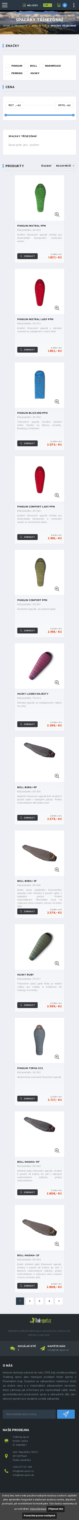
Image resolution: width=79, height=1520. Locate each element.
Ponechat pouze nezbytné (39, 1515)
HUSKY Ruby (25, 975)
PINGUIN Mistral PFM (31, 226)
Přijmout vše (55, 1508)
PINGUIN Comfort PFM (32, 600)
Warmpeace (53, 66)
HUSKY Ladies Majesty (33, 694)
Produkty (21, 25)
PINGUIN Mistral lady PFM (35, 319)
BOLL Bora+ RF (27, 787)
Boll (33, 66)
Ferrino (17, 73)
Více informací (38, 1508)
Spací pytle (39, 25)
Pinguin (16, 66)
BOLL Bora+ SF (27, 881)
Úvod (6, 25)
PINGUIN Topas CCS (30, 1068)
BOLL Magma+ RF (28, 1162)
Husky (35, 73)
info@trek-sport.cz (58, 1350)
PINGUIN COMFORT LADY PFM (36, 507)
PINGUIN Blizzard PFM (32, 413)
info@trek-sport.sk (23, 1475)
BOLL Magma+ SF (28, 1255)
